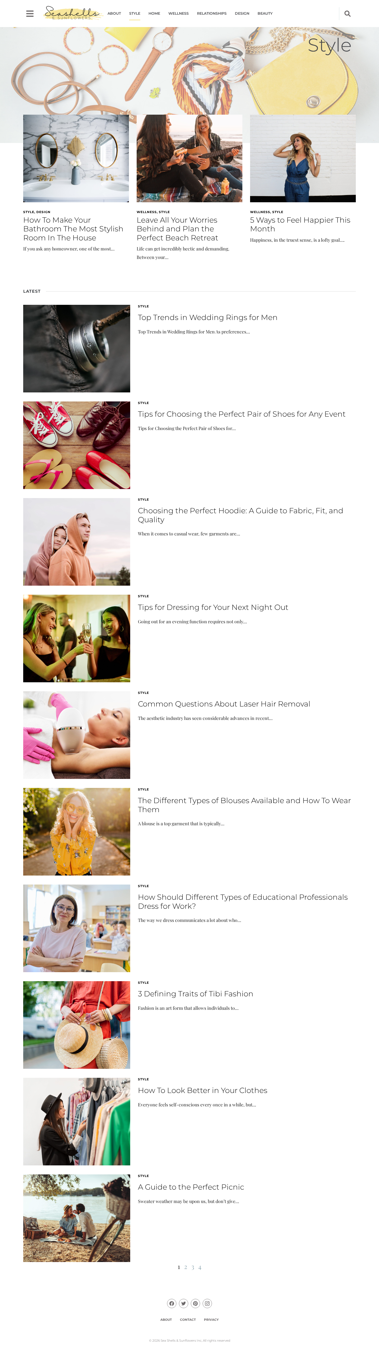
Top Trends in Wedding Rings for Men (208, 317)
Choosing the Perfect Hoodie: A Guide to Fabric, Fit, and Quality (240, 515)
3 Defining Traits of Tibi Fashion (195, 993)
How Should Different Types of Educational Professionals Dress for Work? (243, 901)
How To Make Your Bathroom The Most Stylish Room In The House (73, 228)
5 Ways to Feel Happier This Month (300, 224)
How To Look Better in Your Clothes (202, 1090)
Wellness (178, 13)
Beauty (265, 13)
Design (242, 13)
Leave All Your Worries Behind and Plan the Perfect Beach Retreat (177, 228)
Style (134, 13)
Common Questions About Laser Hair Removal (224, 703)
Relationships (212, 13)
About (114, 13)
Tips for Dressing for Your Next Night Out (213, 607)
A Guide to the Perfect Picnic (191, 1186)
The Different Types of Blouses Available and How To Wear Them (244, 805)
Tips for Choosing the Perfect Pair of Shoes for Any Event (242, 413)
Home (154, 13)
